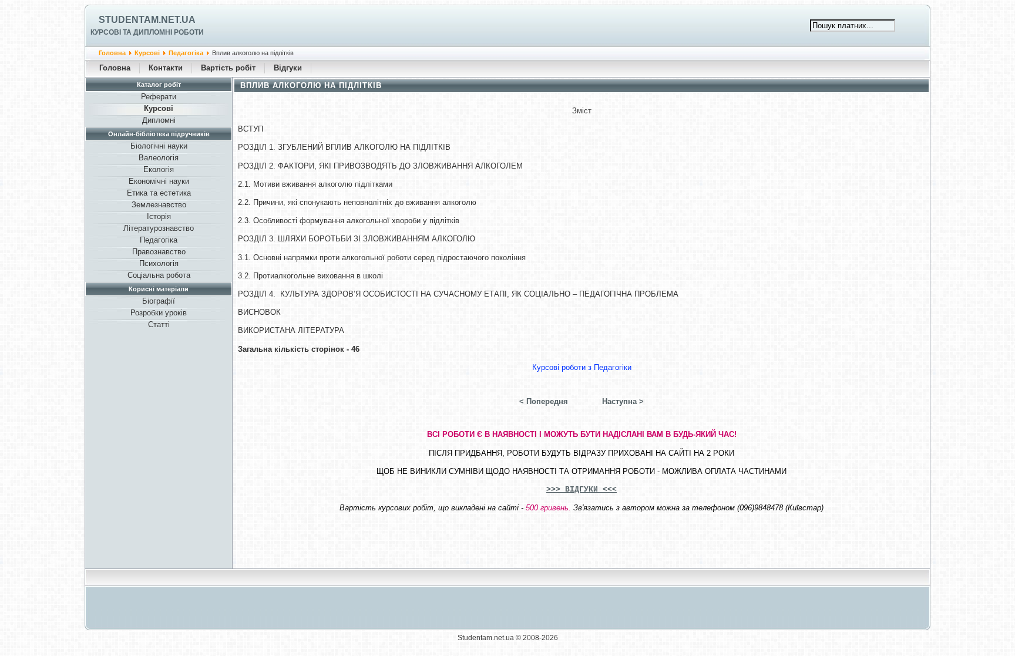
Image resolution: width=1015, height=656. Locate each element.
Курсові (147, 52)
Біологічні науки (158, 146)
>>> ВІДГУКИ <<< (581, 489)
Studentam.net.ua (147, 20)
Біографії (158, 301)
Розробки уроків (158, 312)
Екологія (158, 169)
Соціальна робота (158, 275)
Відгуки (288, 67)
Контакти (166, 67)
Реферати (158, 96)
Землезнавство (159, 204)
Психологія (159, 263)
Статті (159, 324)
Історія (159, 216)
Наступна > (623, 401)
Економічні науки (159, 181)
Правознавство (159, 251)
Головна (112, 52)
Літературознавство (158, 228)
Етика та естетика (159, 193)
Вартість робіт (228, 67)
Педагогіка (186, 52)
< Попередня (543, 401)
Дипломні (159, 120)
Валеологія (159, 157)
